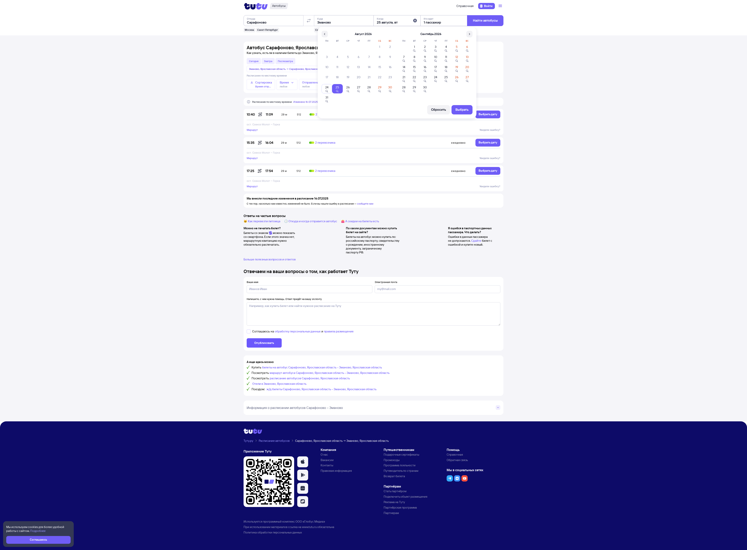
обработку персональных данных (298, 331)
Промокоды (392, 460)
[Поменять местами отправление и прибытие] (308, 20)
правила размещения (338, 331)
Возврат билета (394, 476)
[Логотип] (256, 6)
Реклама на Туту (394, 502)
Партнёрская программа (400, 507)
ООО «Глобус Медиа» (310, 521)
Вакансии (327, 460)
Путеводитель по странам (401, 471)
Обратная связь (457, 460)
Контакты (327, 465)
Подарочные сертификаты (401, 454)
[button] (414, 20)
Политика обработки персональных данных (273, 532)
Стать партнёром (395, 491)
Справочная (464, 6)
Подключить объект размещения (405, 496)
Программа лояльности (400, 465)
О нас (324, 454)
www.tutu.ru (309, 527)
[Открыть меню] (500, 6)
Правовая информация (336, 471)
